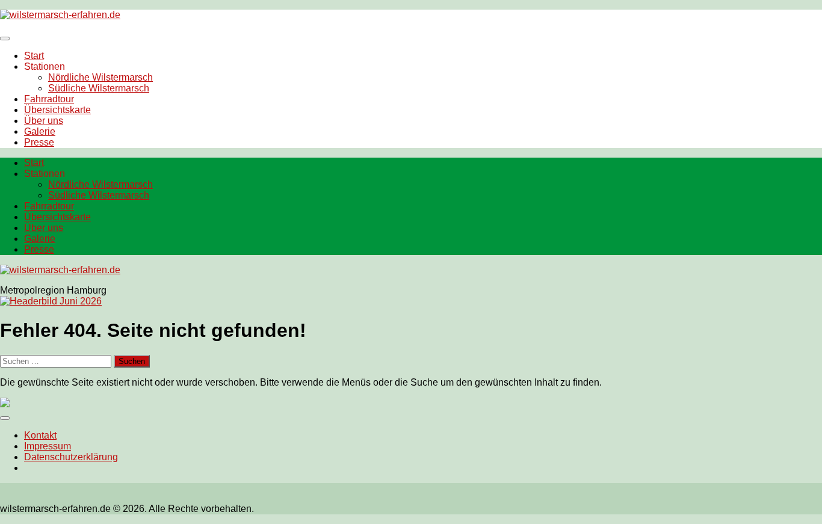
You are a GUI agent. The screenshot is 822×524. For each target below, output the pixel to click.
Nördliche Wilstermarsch (100, 77)
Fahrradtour (49, 99)
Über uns (43, 121)
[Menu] (5, 38)
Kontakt (40, 435)
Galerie (39, 131)
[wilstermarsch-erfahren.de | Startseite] (60, 15)
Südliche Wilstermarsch (98, 88)
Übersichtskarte (57, 110)
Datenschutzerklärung (71, 457)
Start (34, 56)
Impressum (47, 446)
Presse (39, 142)
